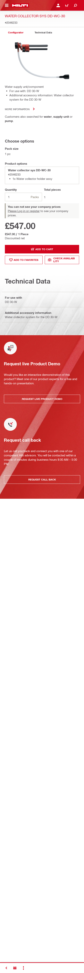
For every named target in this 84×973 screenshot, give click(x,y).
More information (17, 109)
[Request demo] (15, 968)
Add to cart (44, 249)
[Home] (20, 5)
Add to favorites (26, 259)
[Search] (75, 5)
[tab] (15, 32)
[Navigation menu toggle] (6, 5)
